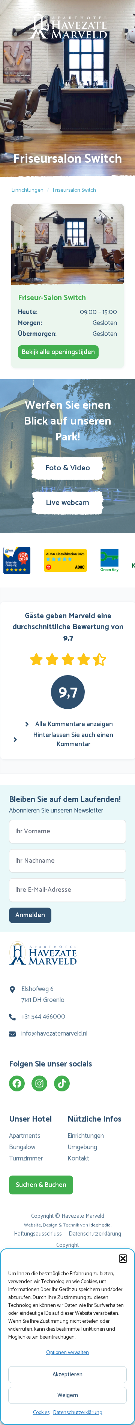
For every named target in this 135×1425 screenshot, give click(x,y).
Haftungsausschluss (38, 1234)
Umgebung (82, 1147)
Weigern (67, 1395)
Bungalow (22, 1147)
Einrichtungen (27, 190)
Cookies (41, 1412)
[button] (123, 1258)
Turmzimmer (26, 1158)
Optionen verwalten (67, 1352)
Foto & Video (67, 468)
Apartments (24, 1136)
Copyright (67, 1245)
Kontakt (78, 1158)
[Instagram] (39, 1083)
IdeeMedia (100, 1225)
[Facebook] (17, 1083)
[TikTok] (62, 1083)
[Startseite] (67, 24)
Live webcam (67, 503)
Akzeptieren (67, 1374)
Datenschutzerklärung (77, 1412)
